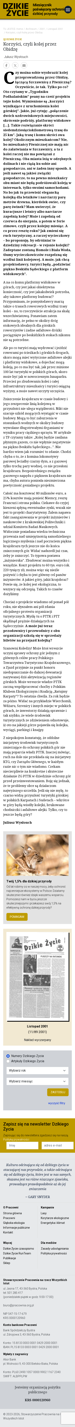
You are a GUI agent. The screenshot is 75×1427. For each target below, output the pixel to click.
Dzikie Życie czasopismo (18, 1248)
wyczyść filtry (56, 1103)
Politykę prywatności (16, 1139)
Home (19, 29)
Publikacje (9, 1258)
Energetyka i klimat (53, 1222)
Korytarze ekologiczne (55, 1218)
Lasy (44, 1213)
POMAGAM (17, 916)
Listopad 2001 (55, 29)
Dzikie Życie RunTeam (17, 1253)
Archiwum (31, 29)
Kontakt (8, 1232)
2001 (42, 29)
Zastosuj (58, 1092)
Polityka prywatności (54, 1253)
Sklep (6, 1263)
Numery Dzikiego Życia (27, 1056)
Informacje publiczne (16, 1227)
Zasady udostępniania (55, 1248)
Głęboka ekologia (14, 1222)
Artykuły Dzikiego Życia (27, 1061)
